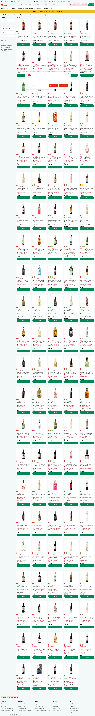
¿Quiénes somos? (4, 703)
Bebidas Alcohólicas (5, 54)
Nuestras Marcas (37, 8)
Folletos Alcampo (21, 703)
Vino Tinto (3, 42)
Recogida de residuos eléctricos (59, 712)
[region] (48, 80)
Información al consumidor (41, 712)
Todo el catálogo (4, 14)
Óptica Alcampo (73, 706)
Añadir (23, 44)
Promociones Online (22, 706)
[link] (13, 697)
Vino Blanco (3, 43)
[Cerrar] (68, 73)
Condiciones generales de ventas (42, 703)
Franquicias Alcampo (74, 703)
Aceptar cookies (63, 85)
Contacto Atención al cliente (7, 708)
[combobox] (39, 5)
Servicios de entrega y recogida (24, 710)
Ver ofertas (59, 11)
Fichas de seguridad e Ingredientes (42, 710)
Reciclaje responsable (74, 708)
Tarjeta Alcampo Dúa (57, 703)
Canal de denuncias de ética (7, 710)
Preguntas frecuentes (22, 704)
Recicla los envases (74, 710)
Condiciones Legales (22, 708)
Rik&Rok (54, 704)
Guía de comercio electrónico (24, 712)
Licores (2, 52)
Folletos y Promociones (15, 14)
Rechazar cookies (53, 85)
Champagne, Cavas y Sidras (7, 45)
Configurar (32, 85)
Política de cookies (39, 706)
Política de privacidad (40, 708)
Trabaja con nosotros (5, 704)
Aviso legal (37, 704)
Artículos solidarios (57, 710)
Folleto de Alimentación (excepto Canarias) (30, 14)
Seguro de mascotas (74, 712)
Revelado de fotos (56, 708)
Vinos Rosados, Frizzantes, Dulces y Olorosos (6, 50)
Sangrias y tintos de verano (6, 47)
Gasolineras (55, 706)
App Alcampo (3, 706)
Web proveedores (74, 704)
